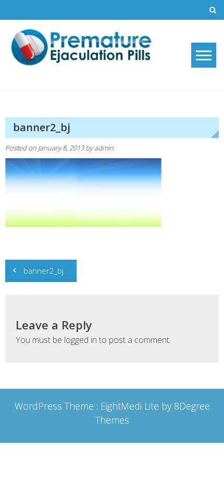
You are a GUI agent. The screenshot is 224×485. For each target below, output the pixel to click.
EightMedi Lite (131, 406)
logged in (80, 340)
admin (104, 147)
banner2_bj (43, 270)
